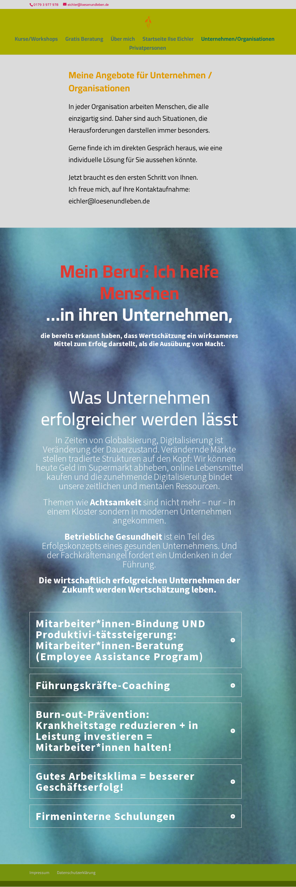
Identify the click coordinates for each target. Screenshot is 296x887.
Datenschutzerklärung (76, 872)
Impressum (39, 872)
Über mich (123, 40)
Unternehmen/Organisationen (238, 40)
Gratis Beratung (84, 40)
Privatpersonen (147, 49)
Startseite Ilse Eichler (168, 40)
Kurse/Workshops (36, 40)
